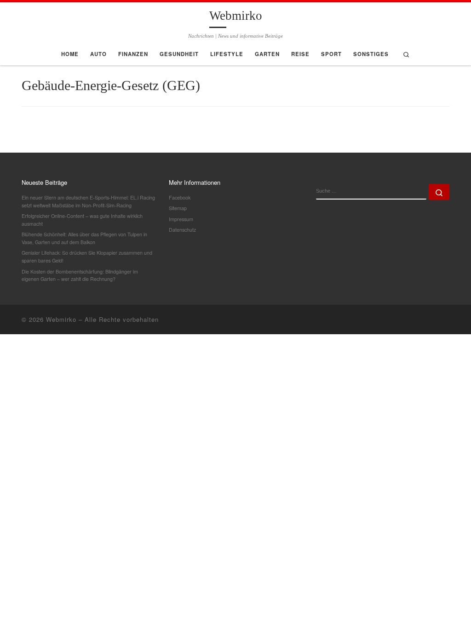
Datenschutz (182, 229)
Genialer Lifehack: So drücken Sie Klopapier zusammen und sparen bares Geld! (87, 256)
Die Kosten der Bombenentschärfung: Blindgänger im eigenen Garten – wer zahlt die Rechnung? (80, 275)
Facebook (179, 197)
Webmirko (61, 319)
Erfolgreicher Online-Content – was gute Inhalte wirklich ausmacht (82, 219)
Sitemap (178, 208)
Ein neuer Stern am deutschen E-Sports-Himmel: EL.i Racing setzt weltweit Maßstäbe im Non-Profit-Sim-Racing (88, 201)
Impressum (181, 219)
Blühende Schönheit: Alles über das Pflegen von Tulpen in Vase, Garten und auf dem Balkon (84, 238)
